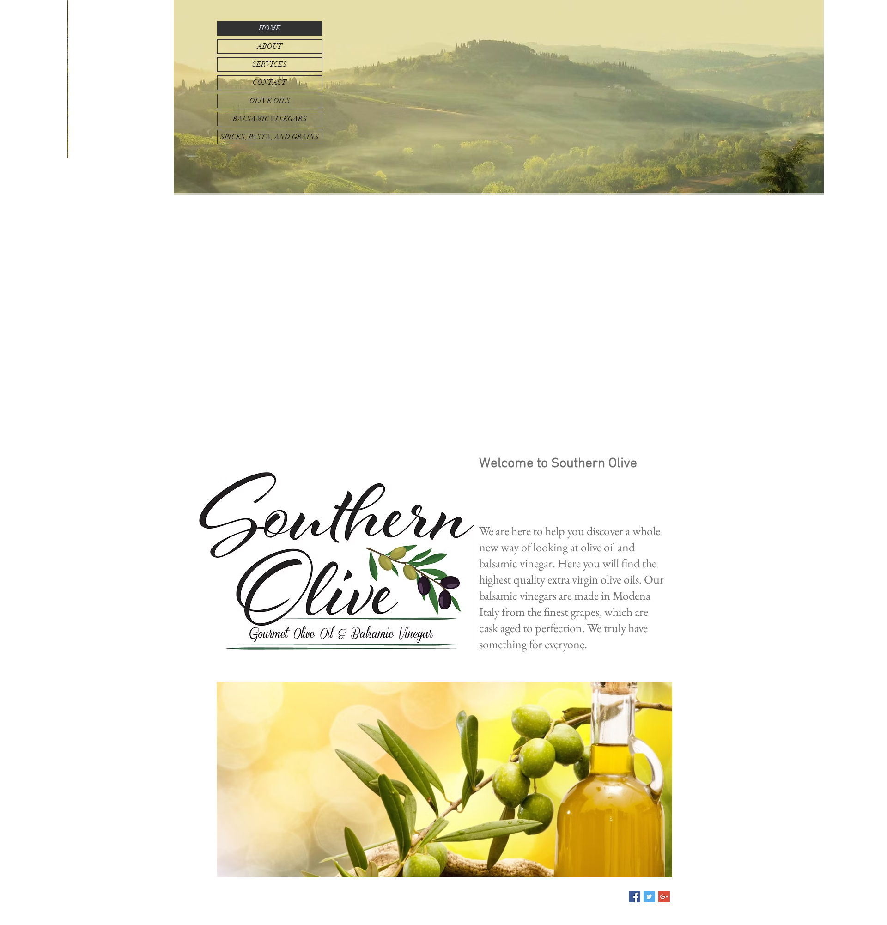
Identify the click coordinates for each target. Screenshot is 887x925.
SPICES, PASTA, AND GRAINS (269, 137)
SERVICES (269, 64)
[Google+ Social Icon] (664, 896)
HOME (269, 28)
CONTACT (269, 82)
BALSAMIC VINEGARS (270, 119)
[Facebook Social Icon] (634, 896)
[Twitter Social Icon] (649, 896)
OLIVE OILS (269, 101)
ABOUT (269, 46)
